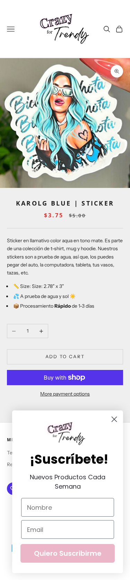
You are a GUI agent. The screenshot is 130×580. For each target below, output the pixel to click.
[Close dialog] (114, 419)
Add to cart (65, 356)
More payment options (65, 394)
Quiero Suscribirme (68, 553)
